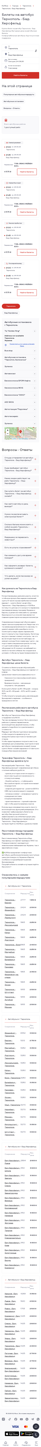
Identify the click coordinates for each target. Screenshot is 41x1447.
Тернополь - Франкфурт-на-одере (12, 975)
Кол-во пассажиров (14, 66)
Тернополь (26, 6)
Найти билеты (20, 75)
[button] (34, 331)
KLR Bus (5, 6)
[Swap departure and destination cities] (36, 51)
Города (15, 6)
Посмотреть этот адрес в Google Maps (22, 345)
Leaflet (14, 439)
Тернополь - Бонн (12, 945)
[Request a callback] (36, 1435)
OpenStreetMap (23, 439)
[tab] (11, 306)
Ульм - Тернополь (12, 1105)
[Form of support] (36, 1426)
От (9, 46)
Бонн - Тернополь (12, 1078)
